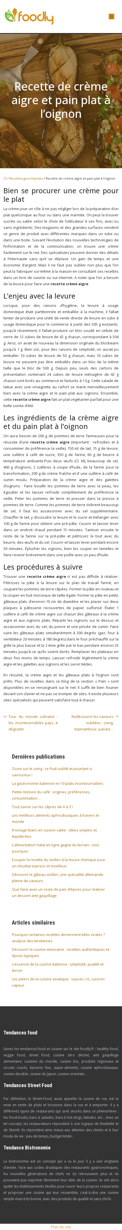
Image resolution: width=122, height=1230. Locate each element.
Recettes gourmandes (26, 178)
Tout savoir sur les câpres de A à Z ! (42, 806)
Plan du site (61, 1226)
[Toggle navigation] (111, 17)
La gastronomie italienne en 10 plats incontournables (57, 783)
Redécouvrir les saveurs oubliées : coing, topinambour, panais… (92, 723)
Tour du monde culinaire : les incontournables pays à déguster (33, 723)
